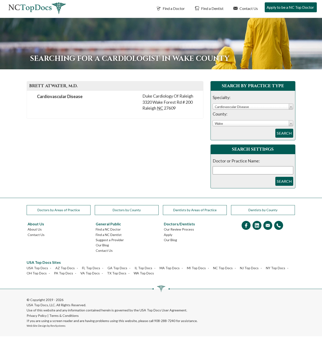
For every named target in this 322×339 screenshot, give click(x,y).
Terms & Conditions (64, 316)
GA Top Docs (117, 268)
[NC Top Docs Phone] (278, 226)
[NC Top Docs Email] (267, 226)
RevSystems (58, 325)
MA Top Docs (170, 268)
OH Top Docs (37, 273)
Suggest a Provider (110, 240)
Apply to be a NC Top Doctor (290, 7)
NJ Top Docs (249, 268)
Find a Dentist (211, 8)
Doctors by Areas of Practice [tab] (58, 210)
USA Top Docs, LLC (41, 305)
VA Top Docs (90, 273)
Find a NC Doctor (108, 229)
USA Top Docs (37, 268)
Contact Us (248, 8)
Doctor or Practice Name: (236, 160)
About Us (35, 229)
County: (220, 113)
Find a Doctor (173, 8)
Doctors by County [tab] (127, 210)
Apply (168, 235)
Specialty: (222, 97)
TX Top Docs (116, 273)
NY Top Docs (275, 268)
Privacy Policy (37, 316)
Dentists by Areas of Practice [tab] (195, 210)
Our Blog (102, 245)
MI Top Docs (196, 268)
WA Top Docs (144, 273)
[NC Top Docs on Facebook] (246, 226)
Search (284, 133)
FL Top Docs (91, 268)
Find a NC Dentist (109, 235)
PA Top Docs (63, 273)
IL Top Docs (143, 268)
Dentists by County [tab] (262, 210)
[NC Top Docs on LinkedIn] (256, 226)
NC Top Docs (223, 268)
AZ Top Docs (65, 268)
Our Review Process (179, 229)
